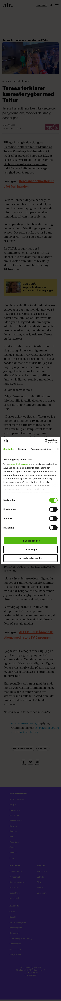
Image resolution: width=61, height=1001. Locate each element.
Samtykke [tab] (8, 449)
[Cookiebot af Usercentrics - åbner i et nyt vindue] (45, 441)
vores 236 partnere (19, 464)
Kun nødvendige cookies (30, 558)
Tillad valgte (30, 549)
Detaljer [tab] (22, 449)
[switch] (53, 509)
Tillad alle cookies (30, 540)
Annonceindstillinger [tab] (42, 449)
